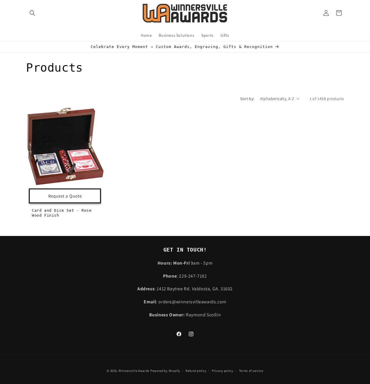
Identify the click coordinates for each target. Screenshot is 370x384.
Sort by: (247, 98)
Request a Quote (65, 195)
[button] (32, 13)
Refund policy (196, 371)
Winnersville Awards (134, 371)
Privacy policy (222, 371)
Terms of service (251, 371)
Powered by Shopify (165, 371)
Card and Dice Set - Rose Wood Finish (61, 212)
